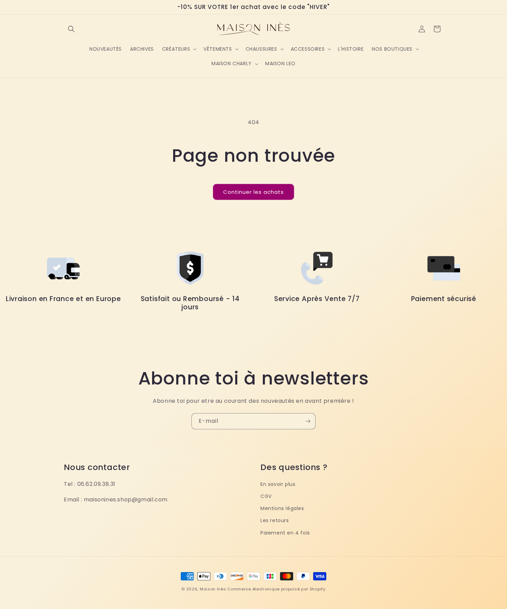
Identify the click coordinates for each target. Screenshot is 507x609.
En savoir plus (277, 484)
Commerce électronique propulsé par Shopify (276, 589)
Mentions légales (282, 508)
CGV (266, 496)
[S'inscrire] (307, 421)
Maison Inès (213, 589)
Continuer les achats (253, 192)
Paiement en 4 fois (285, 532)
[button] (71, 29)
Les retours (274, 520)
